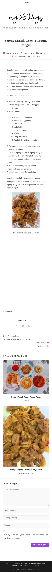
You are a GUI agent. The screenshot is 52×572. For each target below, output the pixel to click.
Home (7, 563)
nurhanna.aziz (12, 53)
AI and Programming (37, 563)
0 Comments (20, 56)
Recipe (9, 311)
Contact (37, 565)
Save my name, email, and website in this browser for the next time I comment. (25, 536)
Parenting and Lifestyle (21, 565)
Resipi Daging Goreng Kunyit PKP (26, 470)
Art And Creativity (19, 563)
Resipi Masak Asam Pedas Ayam (26, 397)
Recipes (43, 53)
